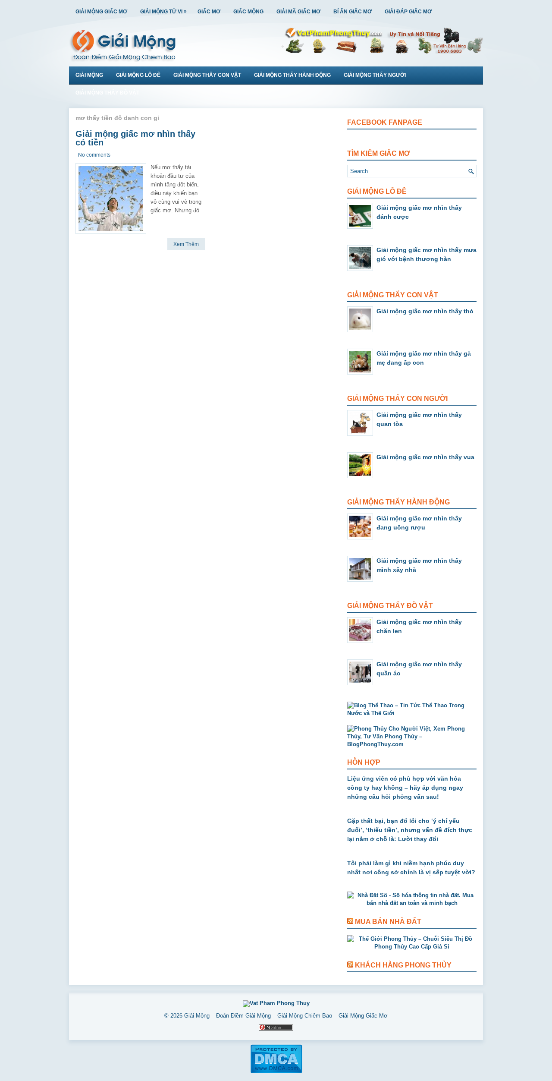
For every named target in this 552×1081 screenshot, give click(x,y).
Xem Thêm (186, 244)
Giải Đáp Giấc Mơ (408, 12)
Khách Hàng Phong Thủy (403, 965)
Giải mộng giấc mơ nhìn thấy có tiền (135, 138)
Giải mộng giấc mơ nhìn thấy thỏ (425, 311)
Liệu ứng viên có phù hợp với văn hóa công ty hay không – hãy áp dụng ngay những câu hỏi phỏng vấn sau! (405, 787)
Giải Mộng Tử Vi (163, 11)
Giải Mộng (89, 75)
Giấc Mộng (248, 12)
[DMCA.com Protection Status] (276, 1072)
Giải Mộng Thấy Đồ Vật (107, 93)
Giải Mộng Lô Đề (138, 75)
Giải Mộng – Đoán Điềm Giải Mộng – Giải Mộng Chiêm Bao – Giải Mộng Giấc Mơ (286, 1015)
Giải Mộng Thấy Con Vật (207, 75)
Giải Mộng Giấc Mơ (101, 12)
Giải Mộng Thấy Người (375, 75)
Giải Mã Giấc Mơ (298, 12)
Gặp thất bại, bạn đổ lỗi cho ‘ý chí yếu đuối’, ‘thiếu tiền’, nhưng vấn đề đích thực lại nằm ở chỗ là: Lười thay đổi (409, 829)
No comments (94, 155)
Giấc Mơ (209, 12)
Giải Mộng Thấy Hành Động (292, 75)
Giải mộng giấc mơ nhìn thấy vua (425, 457)
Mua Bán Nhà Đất (388, 921)
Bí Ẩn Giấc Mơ (352, 12)
